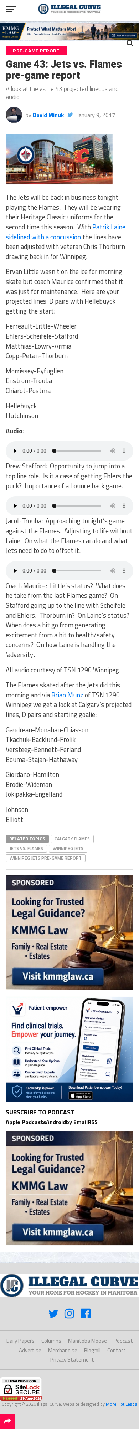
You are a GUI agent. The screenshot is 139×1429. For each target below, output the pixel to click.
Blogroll (92, 1350)
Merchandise (62, 1350)
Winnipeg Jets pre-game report (46, 857)
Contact (116, 1350)
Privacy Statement (72, 1360)
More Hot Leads (121, 1404)
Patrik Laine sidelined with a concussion (65, 232)
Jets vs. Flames (26, 848)
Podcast (123, 1341)
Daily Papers (20, 1341)
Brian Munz (67, 695)
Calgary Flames (72, 838)
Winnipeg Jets (68, 848)
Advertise (30, 1350)
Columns (51, 1341)
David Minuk (48, 115)
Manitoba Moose (87, 1341)
